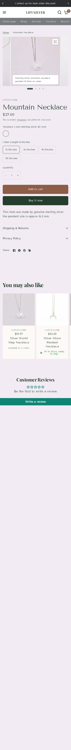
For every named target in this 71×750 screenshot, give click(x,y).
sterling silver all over (6, 134)
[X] (19, 250)
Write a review (35, 401)
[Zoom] (55, 41)
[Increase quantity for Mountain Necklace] (18, 175)
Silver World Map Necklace (18, 340)
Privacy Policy (12, 238)
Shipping (21, 119)
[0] (65, 12)
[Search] (59, 12)
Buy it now (36, 200)
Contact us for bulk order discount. (35, 3)
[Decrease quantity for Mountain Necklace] (6, 175)
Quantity (8, 167)
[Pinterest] (24, 250)
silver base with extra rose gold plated (21, 134)
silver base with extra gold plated (13, 134)
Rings (24, 21)
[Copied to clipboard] (29, 250)
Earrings (36, 21)
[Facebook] (14, 250)
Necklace (51, 21)
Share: (6, 250)
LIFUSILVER (35, 12)
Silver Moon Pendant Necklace (52, 342)
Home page (9, 21)
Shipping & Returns (16, 228)
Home (6, 32)
